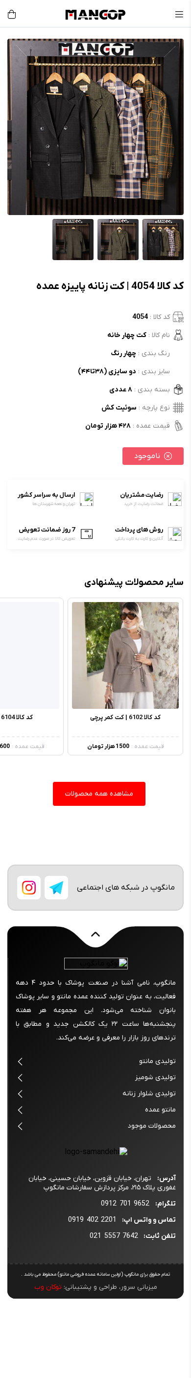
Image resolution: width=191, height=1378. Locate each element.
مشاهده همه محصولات (99, 793)
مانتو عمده (160, 1109)
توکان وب (48, 1287)
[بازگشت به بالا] (95, 940)
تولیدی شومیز (155, 1077)
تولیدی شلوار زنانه (149, 1093)
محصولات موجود (152, 1126)
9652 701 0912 (125, 1204)
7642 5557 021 (114, 1236)
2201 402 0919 (92, 1220)
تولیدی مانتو (157, 1061)
